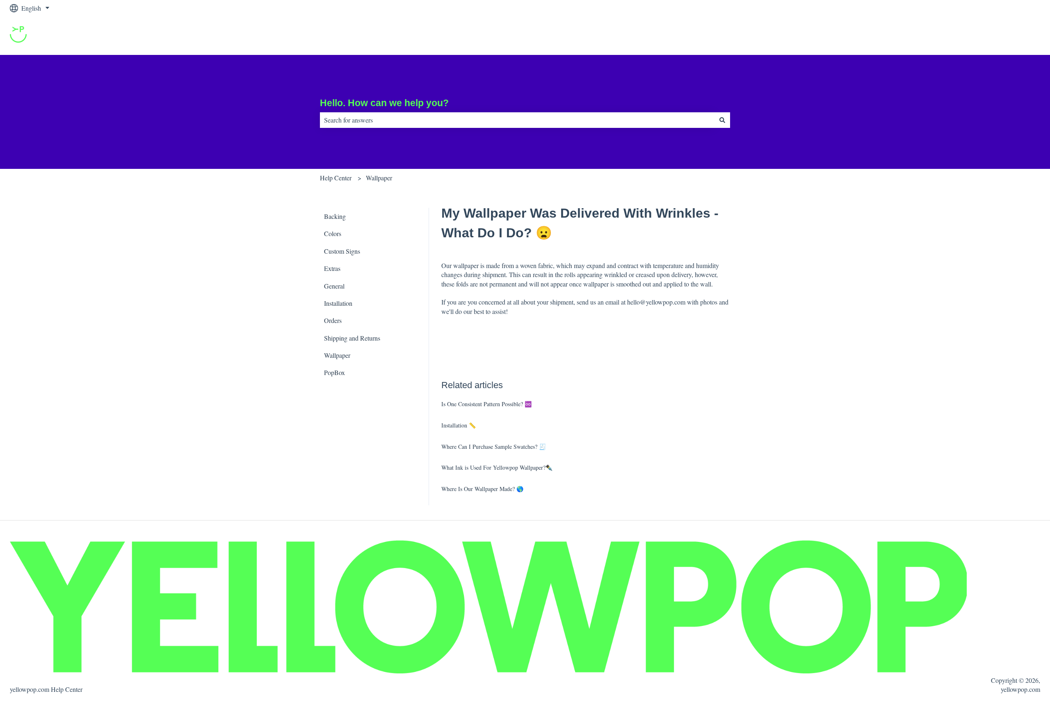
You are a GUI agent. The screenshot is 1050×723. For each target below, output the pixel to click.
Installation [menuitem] (338, 303)
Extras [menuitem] (332, 268)
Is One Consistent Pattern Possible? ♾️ (486, 404)
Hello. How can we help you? (384, 103)
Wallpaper (379, 177)
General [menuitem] (334, 286)
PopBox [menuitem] (334, 372)
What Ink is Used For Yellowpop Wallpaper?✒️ (496, 467)
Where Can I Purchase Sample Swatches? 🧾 (493, 446)
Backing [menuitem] (335, 216)
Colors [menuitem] (332, 233)
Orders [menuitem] (333, 320)
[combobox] (517, 120)
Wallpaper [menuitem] (337, 355)
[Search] (722, 120)
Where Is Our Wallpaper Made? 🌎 (482, 489)
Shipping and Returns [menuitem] (352, 338)
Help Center (336, 177)
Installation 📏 (458, 425)
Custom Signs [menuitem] (342, 251)
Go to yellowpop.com (1004, 35)
